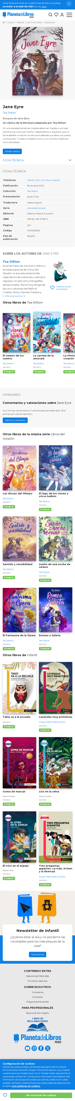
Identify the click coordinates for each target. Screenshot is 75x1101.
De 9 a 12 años (43, 180)
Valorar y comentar (15, 420)
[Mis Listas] (55, 15)
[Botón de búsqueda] (50, 14)
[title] (37, 1038)
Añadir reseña (12, 151)
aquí (44, 6)
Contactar (37, 997)
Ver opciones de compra (41, 1095)
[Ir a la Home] (4, 22)
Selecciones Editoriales (37, 976)
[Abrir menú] (69, 14)
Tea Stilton (32, 191)
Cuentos (55, 180)
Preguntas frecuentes (37, 1001)
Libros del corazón (36, 208)
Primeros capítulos (37, 981)
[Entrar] (61, 15)
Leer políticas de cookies (26, 1086)
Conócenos (37, 992)
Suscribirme (37, 954)
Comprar (9, 371)
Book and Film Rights (37, 1013)
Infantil (31, 180)
